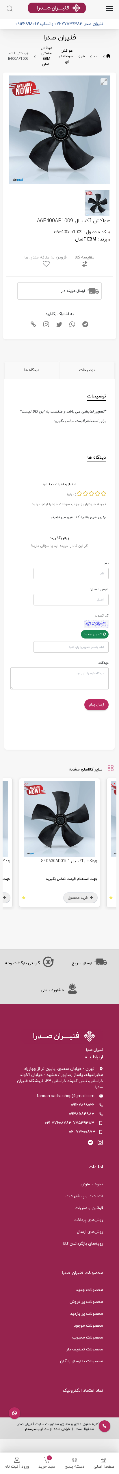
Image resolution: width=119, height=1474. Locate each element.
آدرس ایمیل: (99, 589)
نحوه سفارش (92, 1184)
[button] (14, 1413)
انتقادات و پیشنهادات (84, 1196)
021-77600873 (82, 1132)
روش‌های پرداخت (88, 1220)
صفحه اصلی (104, 1466)
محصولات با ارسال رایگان (81, 1361)
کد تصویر (102, 615)
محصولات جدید (89, 1290)
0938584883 (81, 1114)
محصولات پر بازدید (86, 1313)
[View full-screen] (104, 81)
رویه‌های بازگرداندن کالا (83, 1244)
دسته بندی (74, 1466)
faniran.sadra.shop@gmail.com (65, 1096)
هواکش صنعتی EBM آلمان (46, 56)
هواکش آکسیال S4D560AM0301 (62, 861)
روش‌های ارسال (90, 1232)
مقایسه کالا (84, 257)
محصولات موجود (88, 1325)
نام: (106, 563)
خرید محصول (72, 897)
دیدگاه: (103, 663)
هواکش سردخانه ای (66, 56)
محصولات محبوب (87, 1337)
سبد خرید (46, 1466)
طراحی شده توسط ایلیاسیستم (47, 1429)
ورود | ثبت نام (17, 1466)
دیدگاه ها (31, 370)
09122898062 (82, 1105)
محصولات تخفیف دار (84, 1349)
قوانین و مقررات (89, 1208)
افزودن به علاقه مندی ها (46, 257)
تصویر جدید (93, 634)
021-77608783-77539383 (69, 1123)
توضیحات (87, 370)
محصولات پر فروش (86, 1302)
